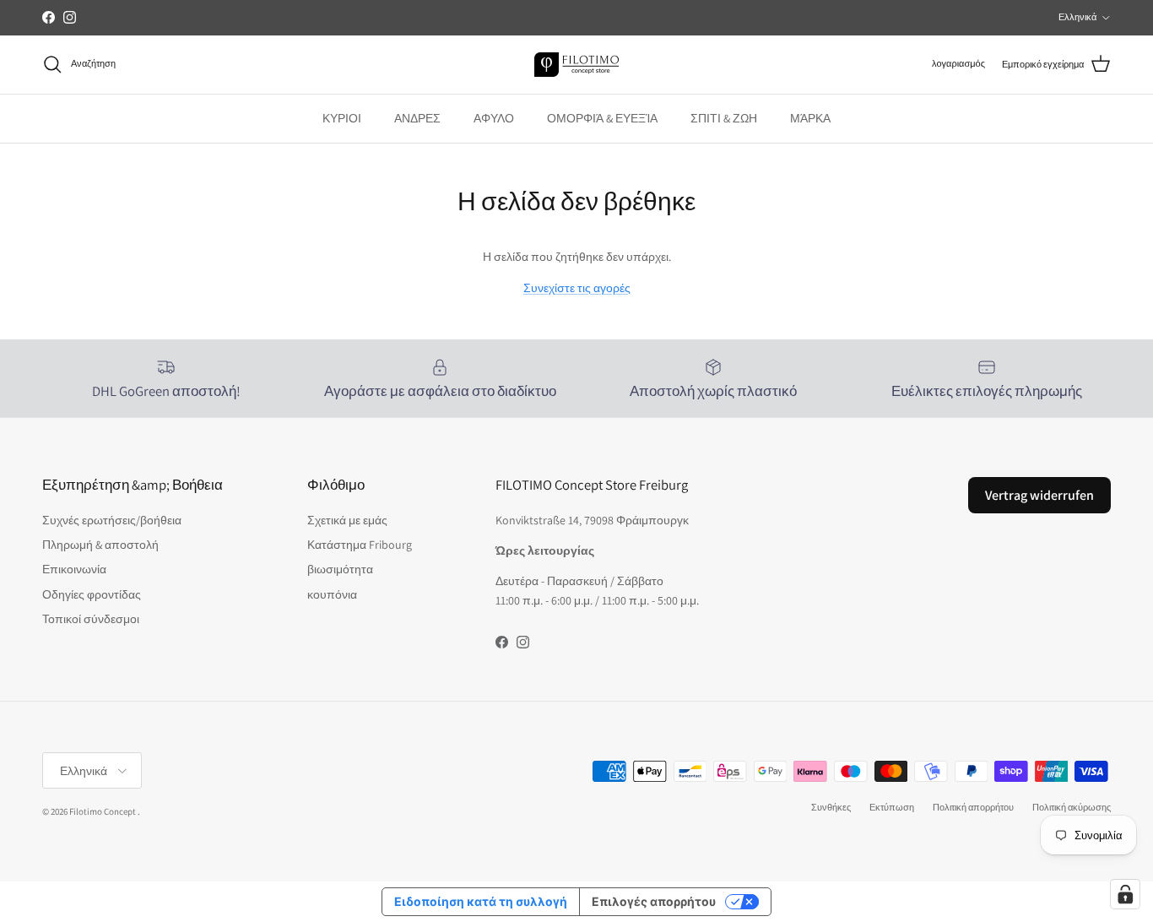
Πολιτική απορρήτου (973, 807)
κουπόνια (332, 594)
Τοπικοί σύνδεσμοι (90, 618)
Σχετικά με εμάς (347, 520)
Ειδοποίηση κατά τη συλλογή (480, 901)
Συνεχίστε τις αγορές (577, 288)
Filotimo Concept (102, 811)
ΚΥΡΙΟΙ (341, 118)
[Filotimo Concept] (576, 64)
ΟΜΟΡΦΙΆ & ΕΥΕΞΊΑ (602, 118)
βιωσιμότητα (340, 569)
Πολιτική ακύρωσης (1071, 807)
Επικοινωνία (74, 569)
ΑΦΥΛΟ (494, 118)
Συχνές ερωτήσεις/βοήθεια (111, 520)
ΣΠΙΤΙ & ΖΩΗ (723, 118)
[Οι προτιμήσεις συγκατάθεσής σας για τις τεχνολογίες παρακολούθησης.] (1125, 894)
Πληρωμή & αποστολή (100, 544)
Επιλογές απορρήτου (654, 901)
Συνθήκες (831, 807)
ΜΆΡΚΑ (810, 118)
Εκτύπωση (891, 807)
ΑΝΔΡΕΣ (417, 118)
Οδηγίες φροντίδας (91, 594)
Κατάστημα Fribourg (359, 544)
